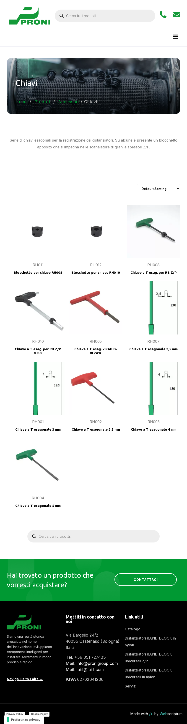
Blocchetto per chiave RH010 (95, 272)
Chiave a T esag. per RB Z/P (153, 272)
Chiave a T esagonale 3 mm (38, 429)
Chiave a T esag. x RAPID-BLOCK (95, 351)
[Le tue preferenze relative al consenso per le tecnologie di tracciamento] (24, 719)
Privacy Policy (14, 714)
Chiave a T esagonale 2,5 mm (153, 349)
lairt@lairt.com (90, 669)
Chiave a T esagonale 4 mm (153, 429)
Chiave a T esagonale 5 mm (38, 506)
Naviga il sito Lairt (22, 679)
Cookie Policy (39, 714)
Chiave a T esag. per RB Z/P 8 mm (38, 351)
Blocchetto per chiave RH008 (38, 272)
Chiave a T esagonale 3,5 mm (96, 429)
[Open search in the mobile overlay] (105, 15)
